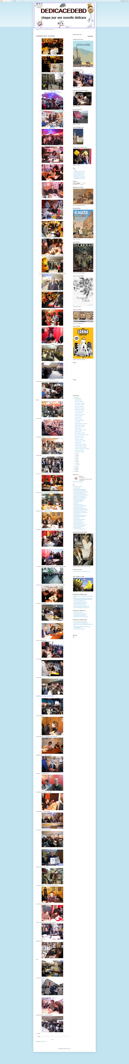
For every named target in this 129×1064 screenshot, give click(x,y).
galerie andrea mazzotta (78, 612)
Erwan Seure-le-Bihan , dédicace (81, 423)
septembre (77, 398)
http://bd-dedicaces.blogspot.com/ (80, 489)
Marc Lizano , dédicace (79, 401)
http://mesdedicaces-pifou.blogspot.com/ (81, 494)
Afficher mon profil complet (78, 481)
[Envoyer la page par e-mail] (39, 1036)
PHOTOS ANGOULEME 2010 (79, 174)
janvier (76, 464)
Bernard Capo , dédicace (79, 451)
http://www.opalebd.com (78, 523)
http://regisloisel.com (77, 527)
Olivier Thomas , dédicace (79, 403)
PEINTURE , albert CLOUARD (79, 171)
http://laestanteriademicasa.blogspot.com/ (81, 607)
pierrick (82, 476)
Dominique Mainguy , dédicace (80, 429)
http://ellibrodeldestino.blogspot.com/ (80, 602)
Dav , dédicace (77, 422)
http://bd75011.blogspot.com (79, 526)
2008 (75, 471)
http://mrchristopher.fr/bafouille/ (79, 519)
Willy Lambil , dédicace (79, 406)
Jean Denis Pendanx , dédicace (81, 447)
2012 (75, 397)
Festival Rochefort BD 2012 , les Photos (82, 448)
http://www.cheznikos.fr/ (78, 486)
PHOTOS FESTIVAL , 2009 (79, 172)
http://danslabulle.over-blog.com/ (80, 511)
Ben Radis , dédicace (79, 415)
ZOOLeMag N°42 (78, 442)
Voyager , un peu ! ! (78, 431)
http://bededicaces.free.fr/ (78, 504)
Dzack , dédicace (78, 417)
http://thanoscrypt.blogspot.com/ (79, 600)
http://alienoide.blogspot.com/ (79, 500)
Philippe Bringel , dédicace (80, 425)
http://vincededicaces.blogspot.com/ (80, 621)
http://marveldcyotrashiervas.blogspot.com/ (81, 606)
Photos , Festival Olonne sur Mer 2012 (82, 434)
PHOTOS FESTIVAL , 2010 (79, 175)
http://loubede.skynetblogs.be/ (79, 628)
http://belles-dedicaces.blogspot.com (80, 512)
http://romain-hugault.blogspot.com (80, 524)
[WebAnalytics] (74, 637)
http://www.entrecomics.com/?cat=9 (80, 604)
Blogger (69, 1048)
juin (76, 456)
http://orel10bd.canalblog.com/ (79, 493)
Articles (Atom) (43, 1041)
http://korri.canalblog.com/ (78, 507)
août (76, 453)
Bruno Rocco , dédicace (79, 437)
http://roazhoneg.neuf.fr (78, 520)
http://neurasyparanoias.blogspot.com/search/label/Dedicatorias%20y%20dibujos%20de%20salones (83, 599)
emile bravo (76, 503)
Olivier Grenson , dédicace (80, 414)
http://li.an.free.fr (77, 518)
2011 (75, 466)
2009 (75, 469)
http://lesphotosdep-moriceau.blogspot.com (82, 571)
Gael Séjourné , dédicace (79, 420)
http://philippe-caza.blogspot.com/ (80, 505)
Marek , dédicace (78, 428)
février (76, 463)
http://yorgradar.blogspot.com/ (79, 498)
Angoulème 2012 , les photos (79, 178)
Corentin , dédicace (78, 412)
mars (76, 461)
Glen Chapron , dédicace (79, 411)
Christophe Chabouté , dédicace (81, 445)
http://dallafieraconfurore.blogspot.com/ (81, 492)
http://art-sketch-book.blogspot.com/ (80, 613)
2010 (75, 468)
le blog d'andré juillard (78, 501)
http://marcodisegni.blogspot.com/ (80, 615)
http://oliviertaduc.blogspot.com (79, 516)
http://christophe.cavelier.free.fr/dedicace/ (81, 509)
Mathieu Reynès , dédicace (80, 407)
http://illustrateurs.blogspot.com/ (79, 496)
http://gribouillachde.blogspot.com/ (80, 515)
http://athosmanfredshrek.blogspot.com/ (81, 622)
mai (76, 458)
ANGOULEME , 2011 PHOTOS (79, 176)
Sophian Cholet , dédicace (80, 426)
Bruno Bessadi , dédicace (79, 409)
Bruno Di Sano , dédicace (79, 404)
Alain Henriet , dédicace (79, 450)
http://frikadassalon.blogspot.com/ (80, 603)
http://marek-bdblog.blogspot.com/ (80, 490)
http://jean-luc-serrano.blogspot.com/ (80, 497)
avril (76, 460)
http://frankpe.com (77, 513)
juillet (76, 455)
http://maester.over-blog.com (79, 522)
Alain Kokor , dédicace (79, 439)
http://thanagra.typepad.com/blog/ (80, 508)
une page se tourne (78, 400)
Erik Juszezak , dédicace (79, 436)
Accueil (52, 1039)
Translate (82, 184)
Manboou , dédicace (78, 418)
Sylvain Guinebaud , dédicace (80, 440)
